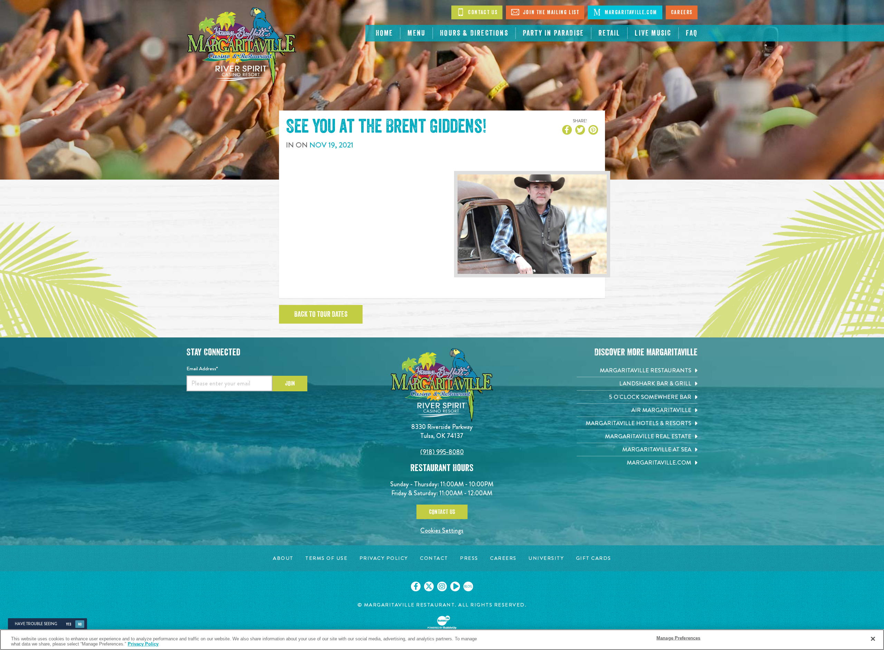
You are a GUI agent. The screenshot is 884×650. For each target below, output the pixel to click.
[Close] (873, 639)
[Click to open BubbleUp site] (442, 622)
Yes (68, 624)
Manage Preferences (678, 638)
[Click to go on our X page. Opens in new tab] (429, 586)
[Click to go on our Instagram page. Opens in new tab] (442, 586)
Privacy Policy (143, 644)
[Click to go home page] (241, 47)
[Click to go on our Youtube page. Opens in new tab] (455, 586)
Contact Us (482, 12)
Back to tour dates (320, 314)
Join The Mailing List (550, 12)
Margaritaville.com (630, 12)
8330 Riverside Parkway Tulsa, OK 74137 (442, 431)
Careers (681, 12)
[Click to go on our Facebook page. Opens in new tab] (416, 586)
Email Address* (202, 368)
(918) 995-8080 (442, 452)
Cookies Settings (441, 530)
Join (290, 383)
